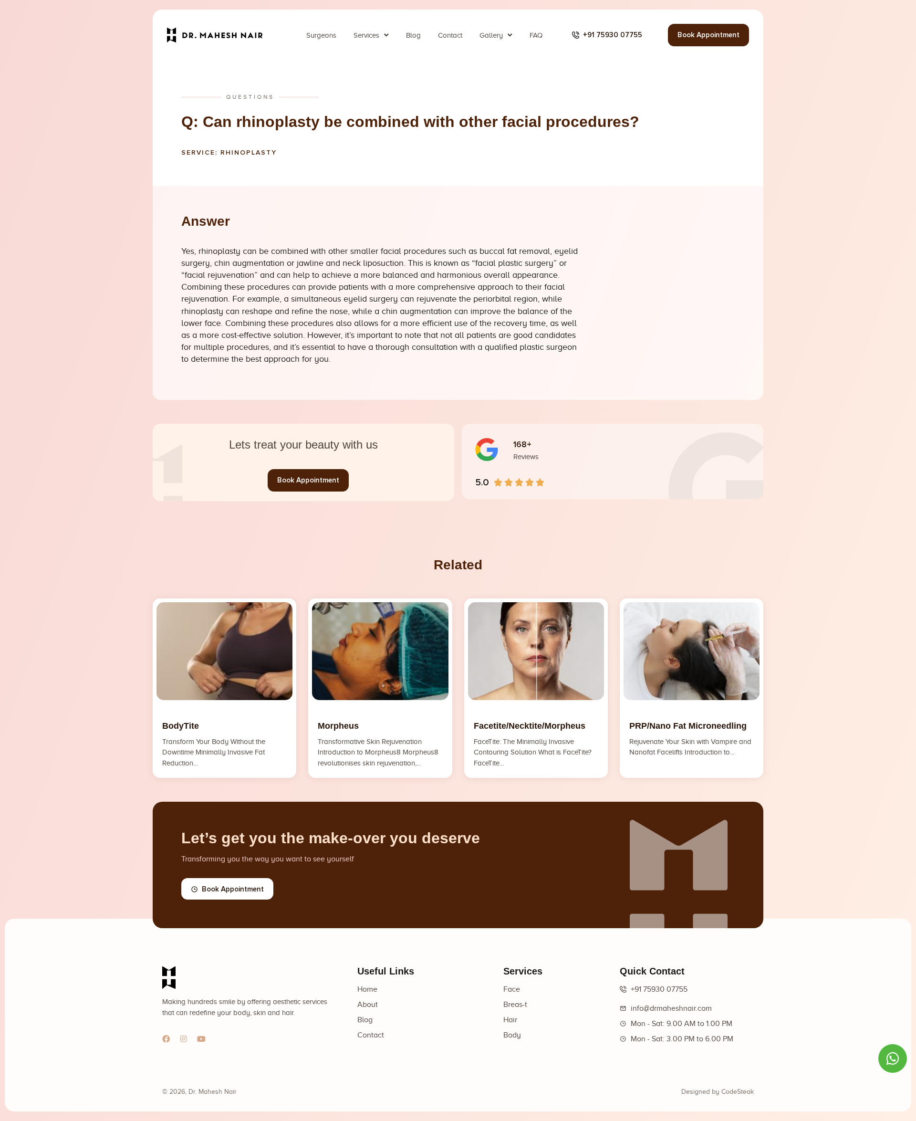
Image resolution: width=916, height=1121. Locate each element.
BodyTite (180, 726)
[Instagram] (183, 1039)
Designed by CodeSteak (717, 1091)
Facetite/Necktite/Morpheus (529, 726)
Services (366, 35)
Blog (413, 35)
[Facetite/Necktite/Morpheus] (536, 651)
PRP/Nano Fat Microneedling (688, 726)
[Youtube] (201, 1039)
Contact (450, 35)
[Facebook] (166, 1039)
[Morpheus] (380, 651)
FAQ (536, 35)
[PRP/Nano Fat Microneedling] (692, 651)
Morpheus (338, 726)
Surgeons (321, 35)
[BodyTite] (224, 651)
